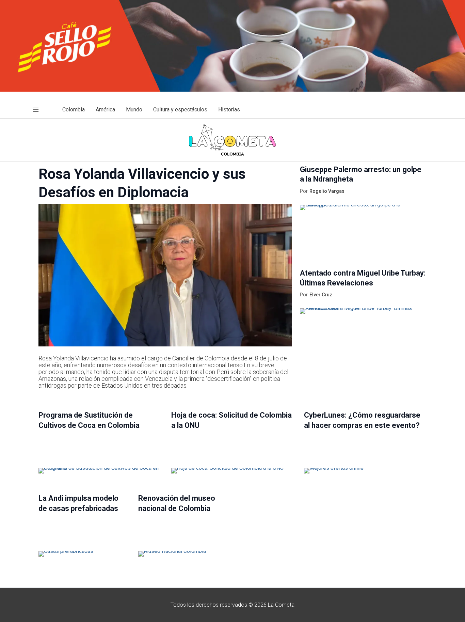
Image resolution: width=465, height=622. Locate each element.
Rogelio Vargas (326, 191)
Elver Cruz (320, 294)
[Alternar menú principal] (35, 109)
